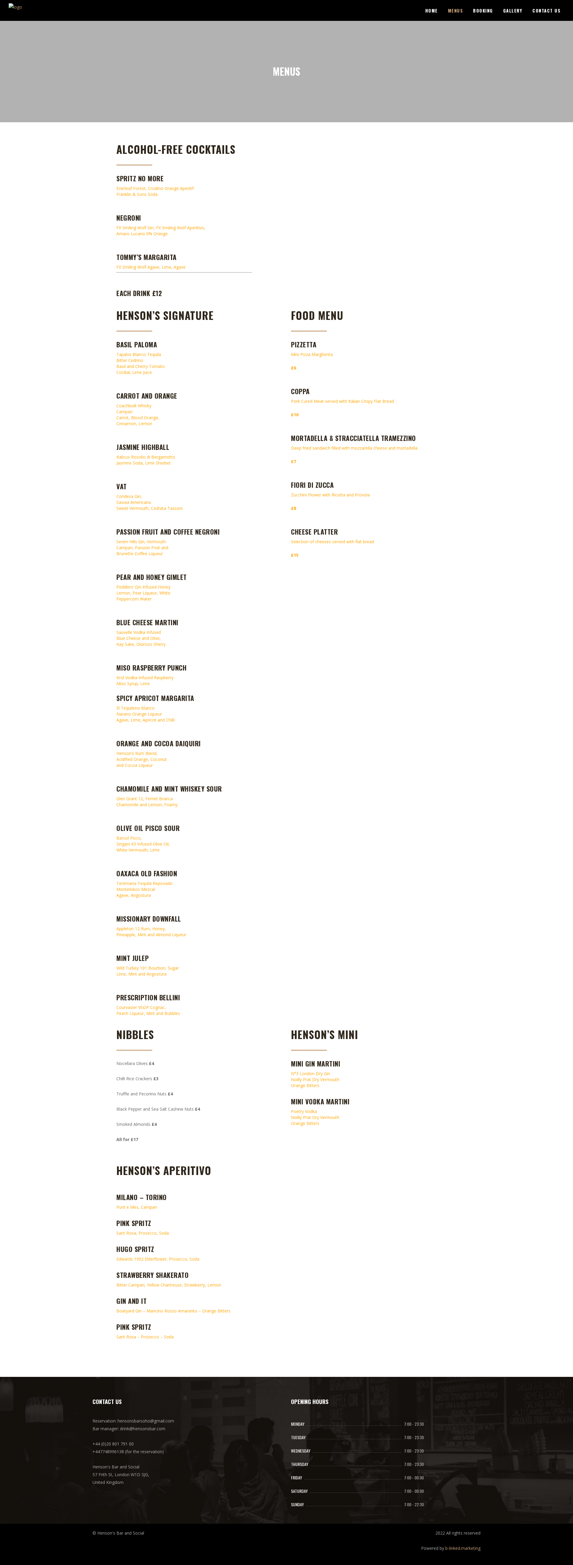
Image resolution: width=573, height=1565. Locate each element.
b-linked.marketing (462, 1548)
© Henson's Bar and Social (118, 1533)
